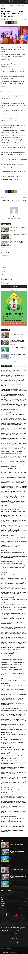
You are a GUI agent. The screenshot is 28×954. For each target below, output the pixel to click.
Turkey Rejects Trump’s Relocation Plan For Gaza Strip (12, 698)
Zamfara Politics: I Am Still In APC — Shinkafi (10, 593)
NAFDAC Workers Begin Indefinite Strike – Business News (12, 815)
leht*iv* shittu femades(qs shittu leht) (8, 710)
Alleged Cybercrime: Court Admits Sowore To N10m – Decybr (13, 707)
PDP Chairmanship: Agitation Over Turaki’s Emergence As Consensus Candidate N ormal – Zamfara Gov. (12, 504)
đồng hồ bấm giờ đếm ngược (7, 552)
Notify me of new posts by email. (9, 283)
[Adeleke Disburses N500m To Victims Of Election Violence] (5, 356)
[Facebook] (6, 22)
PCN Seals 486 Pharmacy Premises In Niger (17, 565)
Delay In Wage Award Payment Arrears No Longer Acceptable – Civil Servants (13, 482)
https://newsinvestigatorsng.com (14, 218)
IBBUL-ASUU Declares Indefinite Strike (18, 347)
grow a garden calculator (6, 548)
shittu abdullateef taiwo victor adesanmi (9, 460)
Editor (5, 19)
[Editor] (2, 19)
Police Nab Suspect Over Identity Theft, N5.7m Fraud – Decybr (13, 399)
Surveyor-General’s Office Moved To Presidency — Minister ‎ (21, 200)
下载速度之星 (3, 545)
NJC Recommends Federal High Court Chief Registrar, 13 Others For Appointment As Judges (14, 461)
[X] (9, 22)
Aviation (5, 5)
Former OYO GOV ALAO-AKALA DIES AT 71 (15, 833)
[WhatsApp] (15, 22)
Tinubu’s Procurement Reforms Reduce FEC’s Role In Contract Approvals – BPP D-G (13, 391)
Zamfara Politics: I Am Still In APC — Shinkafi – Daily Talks (13, 592)
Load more (14, 361)
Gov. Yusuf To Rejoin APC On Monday (8, 472)
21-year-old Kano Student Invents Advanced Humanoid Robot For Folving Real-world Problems (18, 341)
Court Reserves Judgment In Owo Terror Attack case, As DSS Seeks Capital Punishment (14, 406)
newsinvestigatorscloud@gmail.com (12, 933)
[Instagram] (14, 942)
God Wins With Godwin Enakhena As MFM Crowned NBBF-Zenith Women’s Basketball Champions (14, 797)
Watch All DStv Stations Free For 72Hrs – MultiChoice (15, 749)
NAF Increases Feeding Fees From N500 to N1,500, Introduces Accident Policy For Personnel (12, 742)
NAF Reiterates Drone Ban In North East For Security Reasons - (13, 714)
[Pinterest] (12, 22)
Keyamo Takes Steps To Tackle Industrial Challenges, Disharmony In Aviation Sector (18, 235)
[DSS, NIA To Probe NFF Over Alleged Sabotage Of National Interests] (5, 335)
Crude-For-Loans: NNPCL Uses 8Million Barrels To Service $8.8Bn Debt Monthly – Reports (14, 821)
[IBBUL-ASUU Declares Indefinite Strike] (5, 349)
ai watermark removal (5, 556)
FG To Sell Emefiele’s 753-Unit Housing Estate (16, 647)
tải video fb (3, 515)
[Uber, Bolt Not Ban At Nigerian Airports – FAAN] (5, 229)
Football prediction (5, 511)
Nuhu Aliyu (3, 647)
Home (2, 5)
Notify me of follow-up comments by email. (11, 282)
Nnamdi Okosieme (5, 830)
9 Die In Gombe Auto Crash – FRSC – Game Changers (11, 491)
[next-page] (4, 248)
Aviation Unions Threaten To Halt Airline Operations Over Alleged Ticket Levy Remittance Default (18, 242)
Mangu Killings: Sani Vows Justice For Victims (16, 561)
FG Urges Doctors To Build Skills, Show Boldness (16, 419)
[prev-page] (2, 248)
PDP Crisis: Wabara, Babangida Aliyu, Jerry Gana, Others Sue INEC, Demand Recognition (12, 384)
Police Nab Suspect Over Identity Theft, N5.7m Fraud (12, 400)
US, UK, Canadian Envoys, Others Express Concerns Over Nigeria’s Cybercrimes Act (13, 634)
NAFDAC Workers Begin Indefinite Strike (9, 816)
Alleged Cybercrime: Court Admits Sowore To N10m (12, 708)
